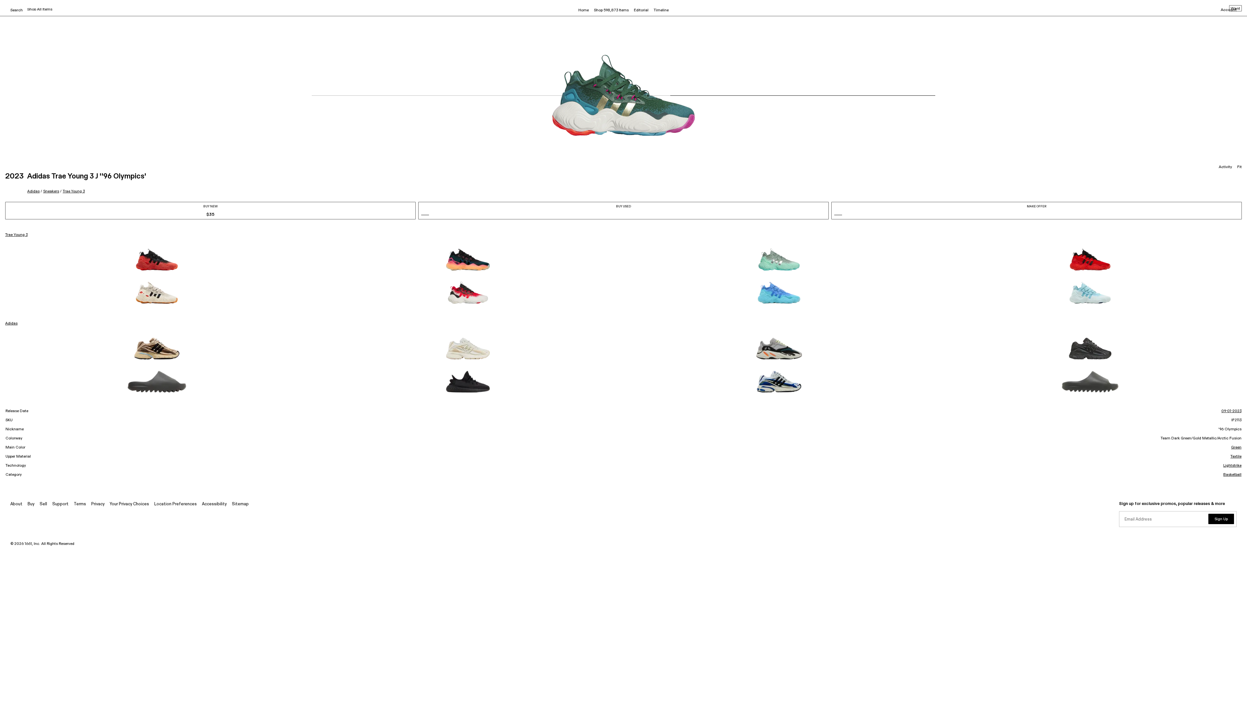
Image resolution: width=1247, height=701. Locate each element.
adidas (33, 191)
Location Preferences (175, 504)
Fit (1239, 167)
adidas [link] (11, 324)
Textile (1235, 457)
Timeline (661, 10)
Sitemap (240, 504)
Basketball (1232, 475)
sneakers (51, 191)
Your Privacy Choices (129, 504)
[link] (157, 259)
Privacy (98, 504)
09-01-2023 (1231, 411)
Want (1235, 9)
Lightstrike (1232, 466)
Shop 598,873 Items (611, 10)
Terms (80, 504)
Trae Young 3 (74, 191)
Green (1236, 447)
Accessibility (214, 504)
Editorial (641, 10)
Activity (1225, 167)
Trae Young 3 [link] (16, 235)
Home (583, 10)
